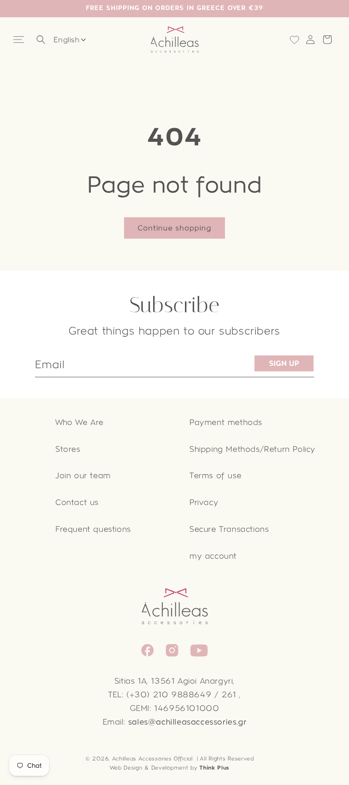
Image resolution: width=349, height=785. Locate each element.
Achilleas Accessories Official (152, 758)
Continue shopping (174, 228)
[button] (20, 40)
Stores (67, 449)
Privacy (203, 502)
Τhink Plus (214, 767)
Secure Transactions (229, 529)
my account (213, 556)
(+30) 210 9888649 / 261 (181, 694)
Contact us (77, 502)
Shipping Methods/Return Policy (252, 449)
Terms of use (215, 475)
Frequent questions (93, 529)
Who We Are (79, 422)
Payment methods (225, 422)
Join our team (83, 475)
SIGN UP (284, 363)
